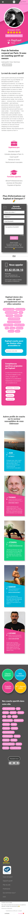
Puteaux (12, 328)
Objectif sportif (7, 881)
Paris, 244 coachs (7, 64)
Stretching (10, 395)
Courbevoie (9, 315)
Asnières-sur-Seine (9, 309)
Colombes (14, 728)
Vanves (17, 331)
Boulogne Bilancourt (8, 744)
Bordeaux (13, 712)
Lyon (18, 708)
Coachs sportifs (5, 62)
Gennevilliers (18, 315)
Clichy (20, 312)
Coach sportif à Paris (8, 708)
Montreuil (5, 748)
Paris (6, 328)
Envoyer (14, 238)
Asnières (14, 724)
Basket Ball (10, 399)
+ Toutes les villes (15, 748)
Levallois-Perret (8, 325)
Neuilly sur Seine (7, 720)
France (11, 62)
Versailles (13, 740)
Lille (9, 716)
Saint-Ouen (20, 328)
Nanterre (19, 744)
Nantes (15, 716)
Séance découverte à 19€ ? (14, 35)
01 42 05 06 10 (14, 269)
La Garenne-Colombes (14, 322)
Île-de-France (17, 62)
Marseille (5, 712)
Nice (4, 716)
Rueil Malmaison (7, 736)
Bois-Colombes (20, 309)
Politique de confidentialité (6, 908)
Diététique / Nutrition (13, 388)
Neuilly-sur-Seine (19, 325)
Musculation (10, 391)
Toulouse (20, 712)
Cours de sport (7, 877)
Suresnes (11, 331)
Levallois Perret (19, 720)
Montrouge (6, 724)
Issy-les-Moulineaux (14, 318)
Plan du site (6, 885)
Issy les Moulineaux (8, 732)
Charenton (6, 740)
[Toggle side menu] (3, 2)
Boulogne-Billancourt (11, 312)
